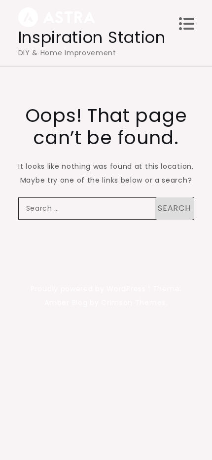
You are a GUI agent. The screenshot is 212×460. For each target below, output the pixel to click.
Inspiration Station (92, 37)
